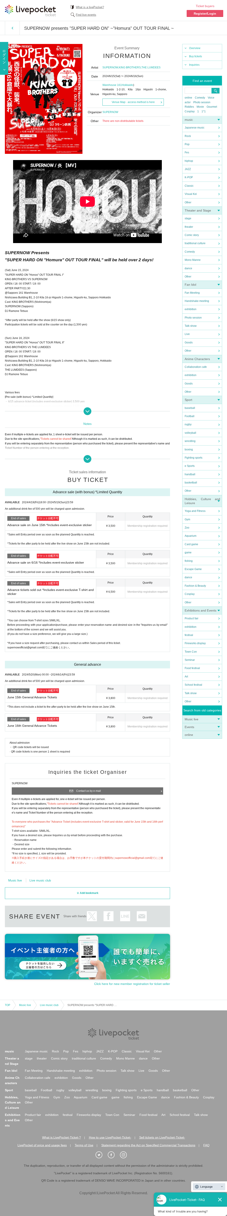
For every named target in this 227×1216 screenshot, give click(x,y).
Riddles (189, 106)
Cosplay (190, 111)
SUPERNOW (110, 67)
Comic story (192, 235)
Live (187, 334)
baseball (190, 408)
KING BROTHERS (130, 67)
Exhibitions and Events (200, 610)
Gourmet (212, 106)
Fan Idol (190, 284)
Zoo (187, 527)
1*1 (204, 111)
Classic (189, 185)
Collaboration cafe (196, 366)
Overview (194, 48)
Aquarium (190, 535)
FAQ (206, 1145)
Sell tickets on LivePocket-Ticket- (162, 1137)
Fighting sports (193, 457)
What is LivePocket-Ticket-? (61, 1137)
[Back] (12, 28)
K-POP (189, 177)
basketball (191, 482)
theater (189, 226)
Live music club (40, 880)
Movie (200, 106)
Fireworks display (195, 643)
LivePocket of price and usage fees (42, 1145)
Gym (187, 519)
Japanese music (194, 127)
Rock (188, 136)
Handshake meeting (197, 301)
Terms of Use (84, 1145)
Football (189, 416)
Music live (191, 719)
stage (188, 218)
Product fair (191, 618)
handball (190, 474)
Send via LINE (125, 916)
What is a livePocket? (90, 7)
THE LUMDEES (150, 67)
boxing (189, 449)
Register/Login (205, 13)
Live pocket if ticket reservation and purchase (30, 10)
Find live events (86, 14)
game (188, 552)
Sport (188, 400)
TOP (7, 1005)
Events (189, 727)
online (188, 97)
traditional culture (195, 243)
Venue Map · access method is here (133, 102)
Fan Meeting (192, 292)
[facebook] (113, 1155)
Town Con (191, 651)
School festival (193, 684)
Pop (187, 144)
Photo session (201, 102)
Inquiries (194, 64)
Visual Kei (191, 194)
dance (188, 268)
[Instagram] (125, 1155)
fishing (189, 560)
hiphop (189, 160)
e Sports (190, 465)
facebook (109, 916)
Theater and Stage (198, 210)
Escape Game (193, 569)
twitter (92, 916)
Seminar (190, 659)
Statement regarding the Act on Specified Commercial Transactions (148, 1145)
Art (186, 676)
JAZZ (188, 169)
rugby (188, 424)
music (189, 119)
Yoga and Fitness (195, 511)
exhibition (190, 309)
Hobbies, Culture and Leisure (13, 1102)
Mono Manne (193, 259)
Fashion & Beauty (195, 585)
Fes (187, 152)
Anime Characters (197, 359)
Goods (189, 342)
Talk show (191, 325)
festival (189, 635)
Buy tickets (195, 56)
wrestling (190, 441)
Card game (191, 544)
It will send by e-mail (142, 916)
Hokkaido (127, 85)
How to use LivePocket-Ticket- (110, 1137)
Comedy (200, 97)
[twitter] (101, 1155)
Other (188, 202)
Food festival (192, 668)
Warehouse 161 (112, 85)
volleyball (190, 432)
